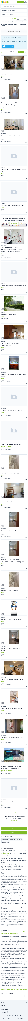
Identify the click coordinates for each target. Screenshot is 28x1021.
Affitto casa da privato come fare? (9, 933)
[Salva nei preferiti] (26, 80)
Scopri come (14, 223)
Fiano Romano (19, 996)
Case (9, 21)
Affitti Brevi (5, 839)
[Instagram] (10, 1015)
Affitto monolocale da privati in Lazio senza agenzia (14, 989)
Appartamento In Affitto (16, 839)
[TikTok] (18, 1015)
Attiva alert (15, 833)
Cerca (14, 18)
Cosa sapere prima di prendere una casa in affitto (13, 931)
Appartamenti (5, 842)
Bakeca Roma (4, 21)
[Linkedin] (15, 1015)
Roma (3, 996)
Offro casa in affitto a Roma (18, 21)
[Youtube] (20, 1015)
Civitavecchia (10, 996)
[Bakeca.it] (8, 2)
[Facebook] (7, 1015)
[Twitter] (12, 1015)
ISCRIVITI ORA (9, 46)
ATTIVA (14, 828)
